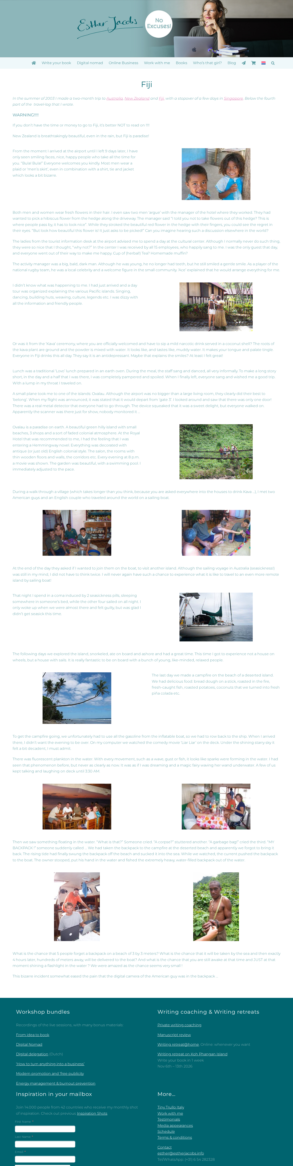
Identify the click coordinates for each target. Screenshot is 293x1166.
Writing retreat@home (178, 1044)
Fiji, (162, 98)
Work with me (170, 1113)
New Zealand (137, 98)
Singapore (233, 98)
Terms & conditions (174, 1137)
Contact (164, 1147)
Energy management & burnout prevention (55, 1083)
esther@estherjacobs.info (180, 1153)
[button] (273, 63)
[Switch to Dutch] (263, 63)
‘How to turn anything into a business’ (50, 1064)
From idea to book (32, 1035)
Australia (114, 98)
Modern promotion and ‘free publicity (50, 1073)
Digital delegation (32, 1054)
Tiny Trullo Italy (170, 1107)
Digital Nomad (29, 1044)
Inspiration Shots (92, 1113)
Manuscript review (174, 1035)
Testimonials (168, 1119)
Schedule (166, 1131)
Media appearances (175, 1125)
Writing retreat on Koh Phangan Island (192, 1054)
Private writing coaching (179, 1025)
